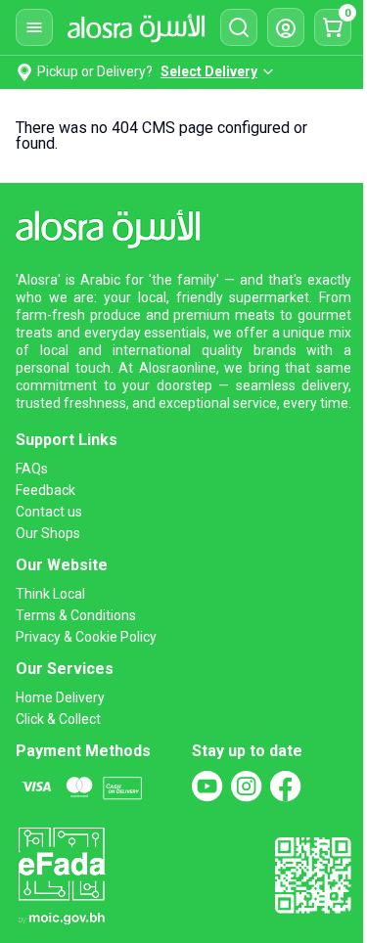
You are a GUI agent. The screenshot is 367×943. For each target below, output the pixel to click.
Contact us (49, 511)
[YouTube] (207, 786)
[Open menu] (34, 27)
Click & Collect (58, 719)
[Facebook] (285, 786)
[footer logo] (114, 225)
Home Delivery (60, 697)
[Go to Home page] (136, 27)
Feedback (45, 490)
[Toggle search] (238, 27)
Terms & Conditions (76, 615)
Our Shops (48, 533)
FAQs (32, 468)
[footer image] (61, 874)
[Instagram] (246, 786)
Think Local (50, 594)
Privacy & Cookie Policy (86, 637)
